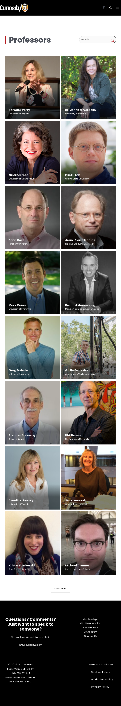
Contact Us (90, 636)
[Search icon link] (110, 8)
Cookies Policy (100, 672)
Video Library (90, 627)
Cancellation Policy (100, 679)
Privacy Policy (100, 686)
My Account (90, 631)
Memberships (90, 619)
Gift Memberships (90, 623)
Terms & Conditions (100, 664)
